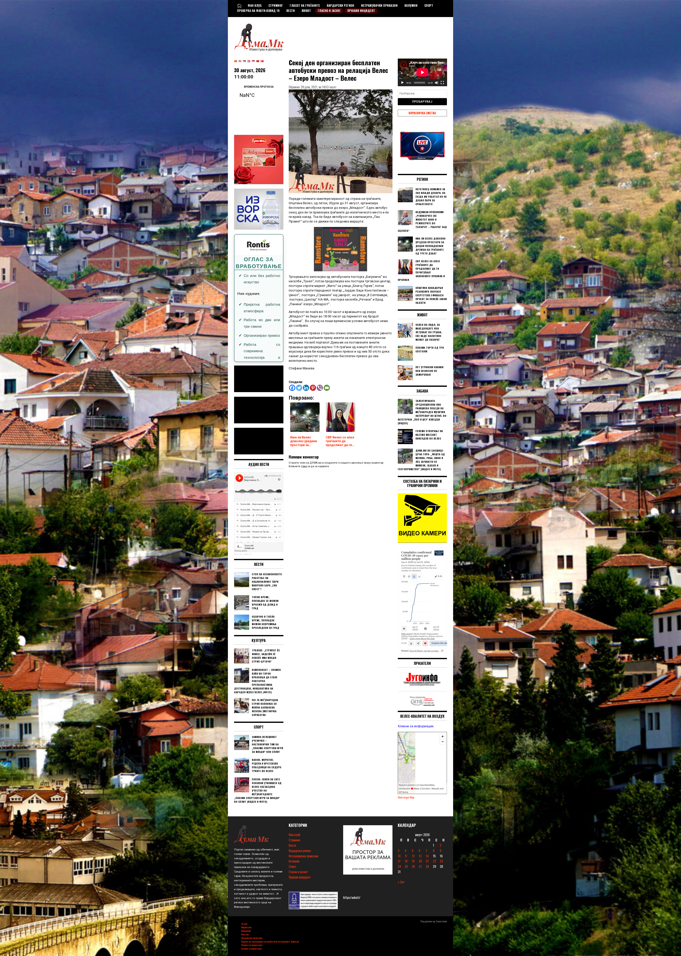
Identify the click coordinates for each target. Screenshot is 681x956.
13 (420, 856)
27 (420, 866)
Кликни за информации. (416, 726)
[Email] (327, 388)
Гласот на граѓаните (305, 5)
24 (399, 866)
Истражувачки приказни (379, 5)
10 (399, 856)
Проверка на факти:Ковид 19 (258, 11)
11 (406, 856)
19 (413, 861)
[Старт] (402, 82)
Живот (306, 11)
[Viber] (320, 388)
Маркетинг (246, 927)
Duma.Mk (238, 554)
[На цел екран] (442, 82)
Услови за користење (251, 948)
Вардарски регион (340, 5)
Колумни (411, 5)
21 (427, 861)
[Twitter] (299, 388)
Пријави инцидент (361, 11)
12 (413, 856)
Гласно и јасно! (329, 11)
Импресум (246, 931)
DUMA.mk (247, 554)
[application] (422, 72)
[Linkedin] (306, 388)
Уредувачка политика (251, 938)
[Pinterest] (313, 388)
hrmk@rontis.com (253, 343)
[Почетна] (239, 5)
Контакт (245, 934)
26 (413, 866)
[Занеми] (436, 82)
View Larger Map (406, 797)
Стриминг (275, 5)
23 (441, 861)
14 (427, 856)
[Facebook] (292, 388)
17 (399, 861)
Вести (290, 11)
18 (406, 861)
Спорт (428, 5)
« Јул (401, 882)
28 (427, 866)
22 (434, 861)
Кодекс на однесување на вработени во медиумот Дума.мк (270, 941)
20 (420, 861)
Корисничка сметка (422, 113)
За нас (244, 923)
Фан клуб (255, 5)
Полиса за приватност (252, 945)
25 (406, 866)
